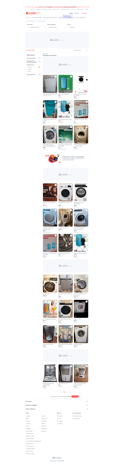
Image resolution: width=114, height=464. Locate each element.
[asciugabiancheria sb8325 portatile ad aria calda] (50, 246)
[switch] (39, 58)
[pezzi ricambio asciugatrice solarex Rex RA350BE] (65, 137)
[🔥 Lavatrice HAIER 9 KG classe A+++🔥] (65, 312)
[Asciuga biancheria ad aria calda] (65, 112)
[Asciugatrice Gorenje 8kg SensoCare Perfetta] (50, 221)
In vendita (30, 67)
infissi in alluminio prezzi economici (50, 17)
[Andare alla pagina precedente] (61, 392)
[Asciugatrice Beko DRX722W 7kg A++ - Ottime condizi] (81, 137)
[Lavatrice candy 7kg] (81, 336)
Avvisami (76, 396)
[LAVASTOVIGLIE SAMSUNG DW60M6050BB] (50, 376)
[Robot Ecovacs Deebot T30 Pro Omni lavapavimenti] (81, 376)
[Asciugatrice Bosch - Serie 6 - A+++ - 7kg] (65, 195)
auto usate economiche (37, 17)
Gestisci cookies (29, 431)
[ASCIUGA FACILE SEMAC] (65, 87)
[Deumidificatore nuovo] (65, 376)
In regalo (29, 69)
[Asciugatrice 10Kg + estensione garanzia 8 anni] (81, 87)
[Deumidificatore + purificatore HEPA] (65, 336)
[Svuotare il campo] (44, 27)
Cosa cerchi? (30, 24)
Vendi (85, 13)
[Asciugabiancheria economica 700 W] (81, 112)
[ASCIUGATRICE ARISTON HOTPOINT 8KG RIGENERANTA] (50, 137)
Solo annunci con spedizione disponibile (32, 61)
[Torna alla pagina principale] (33, 13)
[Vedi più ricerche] (87, 17)
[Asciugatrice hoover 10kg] (65, 221)
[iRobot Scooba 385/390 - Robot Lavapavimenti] (81, 287)
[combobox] (37, 27)
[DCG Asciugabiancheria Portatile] (50, 312)
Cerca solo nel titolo (31, 58)
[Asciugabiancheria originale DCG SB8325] (81, 246)
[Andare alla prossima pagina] (70, 392)
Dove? (69, 24)
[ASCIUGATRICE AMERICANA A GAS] (50, 87)
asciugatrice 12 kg (61, 17)
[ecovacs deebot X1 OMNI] (50, 336)
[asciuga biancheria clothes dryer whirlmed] (50, 112)
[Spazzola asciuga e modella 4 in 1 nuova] (50, 195)
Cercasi (29, 71)
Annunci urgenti (30, 74)
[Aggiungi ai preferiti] (56, 76)
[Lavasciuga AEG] (50, 287)
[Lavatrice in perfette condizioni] (65, 246)
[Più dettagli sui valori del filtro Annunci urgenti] (34, 74)
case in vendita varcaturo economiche (84, 17)
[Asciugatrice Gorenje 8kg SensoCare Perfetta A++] (81, 221)
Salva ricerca (31, 50)
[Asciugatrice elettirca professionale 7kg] (65, 287)
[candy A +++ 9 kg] (81, 312)
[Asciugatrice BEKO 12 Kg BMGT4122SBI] (81, 195)
